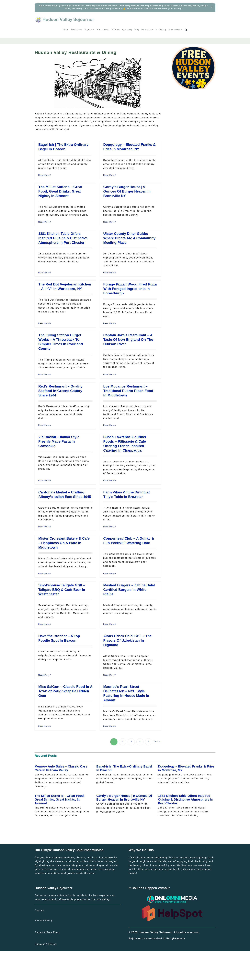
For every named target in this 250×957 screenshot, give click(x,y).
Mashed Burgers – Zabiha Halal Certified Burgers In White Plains (129, 589)
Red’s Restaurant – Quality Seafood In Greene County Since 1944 (60, 390)
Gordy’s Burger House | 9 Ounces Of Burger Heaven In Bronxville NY (127, 191)
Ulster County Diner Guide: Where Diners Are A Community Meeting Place (129, 238)
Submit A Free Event (47, 932)
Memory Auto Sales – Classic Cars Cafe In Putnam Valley (61, 768)
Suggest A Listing (46, 944)
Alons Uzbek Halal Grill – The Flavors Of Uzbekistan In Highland (127, 640)
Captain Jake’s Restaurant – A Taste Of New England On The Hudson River (128, 339)
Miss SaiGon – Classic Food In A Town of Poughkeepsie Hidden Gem (65, 691)
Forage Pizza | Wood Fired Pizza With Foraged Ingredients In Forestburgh (130, 288)
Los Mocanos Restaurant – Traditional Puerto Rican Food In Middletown (128, 390)
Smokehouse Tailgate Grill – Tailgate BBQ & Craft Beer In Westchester (61, 589)
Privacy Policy (44, 920)
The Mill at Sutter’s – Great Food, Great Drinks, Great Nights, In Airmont (60, 191)
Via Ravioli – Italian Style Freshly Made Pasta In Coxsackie (58, 441)
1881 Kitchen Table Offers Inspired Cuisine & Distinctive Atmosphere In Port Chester (63, 238)
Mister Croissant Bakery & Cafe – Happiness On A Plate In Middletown (64, 542)
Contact (39, 910)
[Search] (186, 29)
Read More (44, 175)
